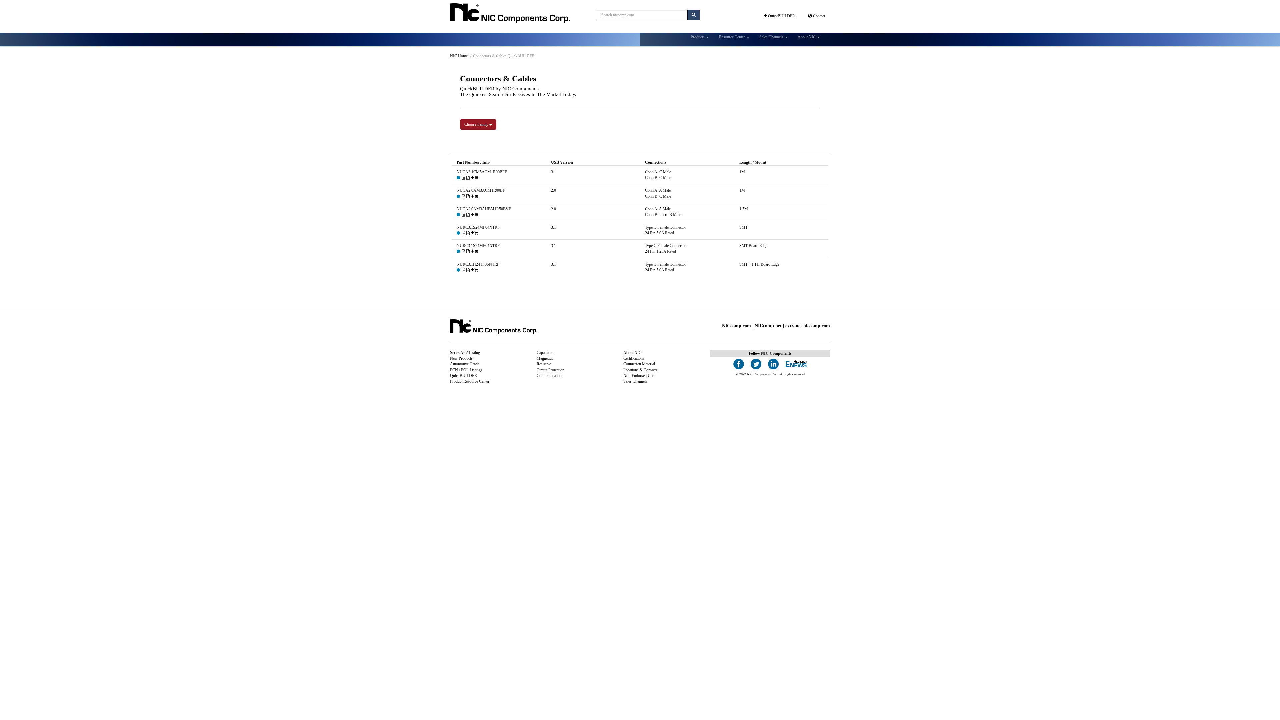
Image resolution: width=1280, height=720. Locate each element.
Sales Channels (771, 37)
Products (698, 37)
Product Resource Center (469, 381)
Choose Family (476, 124)
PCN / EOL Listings (466, 370)
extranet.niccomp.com (807, 325)
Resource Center (732, 37)
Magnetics (545, 358)
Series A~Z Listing (465, 352)
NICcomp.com (736, 325)
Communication (549, 375)
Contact (818, 16)
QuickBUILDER (463, 375)
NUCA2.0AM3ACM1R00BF (481, 190)
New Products (461, 358)
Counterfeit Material (639, 364)
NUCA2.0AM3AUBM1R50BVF (484, 209)
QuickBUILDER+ (782, 16)
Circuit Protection (550, 370)
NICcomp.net (768, 325)
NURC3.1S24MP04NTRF (478, 227)
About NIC (807, 37)
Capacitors (545, 352)
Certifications (633, 358)
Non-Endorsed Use (638, 375)
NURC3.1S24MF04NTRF (478, 245)
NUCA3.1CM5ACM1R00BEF (482, 172)
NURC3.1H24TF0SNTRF (478, 264)
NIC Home (459, 56)
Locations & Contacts (640, 370)
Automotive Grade (464, 364)
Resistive (544, 364)
